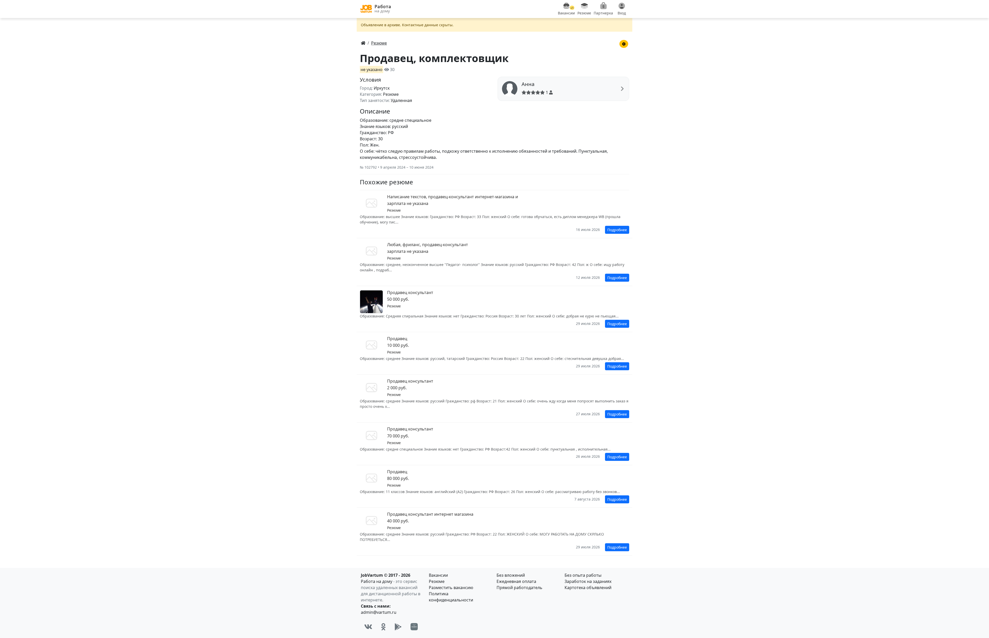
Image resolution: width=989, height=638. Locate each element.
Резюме (437, 581)
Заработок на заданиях (588, 581)
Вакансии (438, 575)
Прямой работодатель (519, 587)
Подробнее (617, 229)
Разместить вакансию (451, 587)
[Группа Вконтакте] (368, 626)
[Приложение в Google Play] (398, 626)
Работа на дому (376, 581)
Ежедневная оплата (516, 581)
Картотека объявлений (588, 587)
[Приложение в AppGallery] (414, 626)
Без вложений (511, 575)
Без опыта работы (583, 575)
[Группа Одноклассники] (383, 626)
